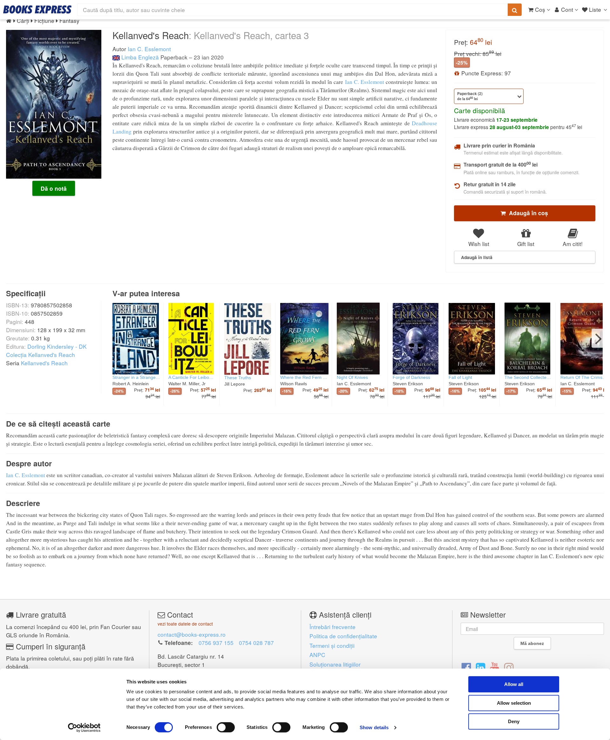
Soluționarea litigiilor (335, 664)
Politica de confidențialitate (343, 636)
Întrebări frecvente (332, 627)
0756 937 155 (216, 643)
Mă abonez (532, 643)
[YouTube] (494, 667)
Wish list (478, 244)
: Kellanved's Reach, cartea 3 (249, 35)
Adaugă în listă (476, 257)
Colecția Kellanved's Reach (40, 355)
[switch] (226, 727)
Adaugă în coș (527, 213)
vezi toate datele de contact (185, 623)
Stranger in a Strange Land (136, 377)
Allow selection (514, 703)
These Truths (237, 377)
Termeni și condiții (332, 645)
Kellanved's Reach (44, 363)
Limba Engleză (139, 57)
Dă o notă (54, 188)
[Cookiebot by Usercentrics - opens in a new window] (84, 727)
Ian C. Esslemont (149, 49)
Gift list (525, 244)
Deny (513, 721)
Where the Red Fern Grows (304, 377)
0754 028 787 (256, 643)
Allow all (513, 684)
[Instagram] (508, 667)
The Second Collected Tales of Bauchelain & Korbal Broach (528, 377)
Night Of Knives (352, 377)
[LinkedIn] (480, 667)
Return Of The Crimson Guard (584, 377)
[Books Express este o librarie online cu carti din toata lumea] (37, 9)
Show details (374, 727)
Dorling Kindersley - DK (57, 346)
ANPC (317, 655)
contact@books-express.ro (192, 634)
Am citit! (573, 244)
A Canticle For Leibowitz (192, 377)
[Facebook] (466, 667)
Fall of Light (460, 377)
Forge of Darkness (411, 377)
